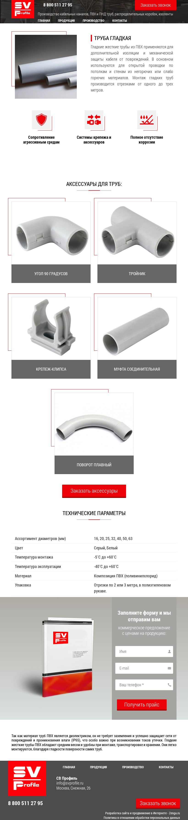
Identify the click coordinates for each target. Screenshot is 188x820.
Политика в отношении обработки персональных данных (142, 817)
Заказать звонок (156, 5)
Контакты (119, 20)
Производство (93, 20)
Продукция (66, 20)
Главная (44, 20)
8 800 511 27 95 (57, 4)
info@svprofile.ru (69, 783)
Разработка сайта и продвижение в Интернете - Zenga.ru (142, 813)
